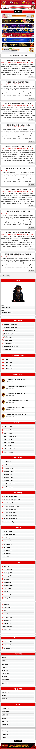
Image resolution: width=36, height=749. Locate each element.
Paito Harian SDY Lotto (9, 436)
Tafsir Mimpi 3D (7, 645)
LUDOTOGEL (5, 715)
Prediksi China (22, 62)
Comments (30, 62)
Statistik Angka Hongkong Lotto (12, 499)
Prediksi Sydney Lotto (9, 334)
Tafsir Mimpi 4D (7, 648)
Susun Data (6, 614)
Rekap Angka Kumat (8, 585)
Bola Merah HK (7, 461)
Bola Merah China (8, 480)
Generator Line (7, 566)
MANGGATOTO (6, 664)
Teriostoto (5, 734)
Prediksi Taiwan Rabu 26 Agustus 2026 (16, 414)
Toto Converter (7, 629)
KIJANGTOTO (5, 692)
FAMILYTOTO (5, 673)
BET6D (3, 661)
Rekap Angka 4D (7, 579)
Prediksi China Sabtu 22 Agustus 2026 (18, 168)
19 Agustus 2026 (11, 213)
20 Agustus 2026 (11, 191)
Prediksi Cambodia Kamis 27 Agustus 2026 (17, 400)
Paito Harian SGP (7, 439)
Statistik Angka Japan (9, 522)
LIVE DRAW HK (7, 359)
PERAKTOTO (5, 667)
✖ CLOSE (18, 11)
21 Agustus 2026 (11, 170)
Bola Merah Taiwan (8, 477)
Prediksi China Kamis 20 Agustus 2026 (18, 211)
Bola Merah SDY (7, 465)
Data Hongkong (7, 531)
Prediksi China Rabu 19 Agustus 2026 (18, 232)
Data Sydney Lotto (8, 541)
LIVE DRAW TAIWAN (9, 369)
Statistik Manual (7, 617)
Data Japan (6, 556)
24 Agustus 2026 (11, 105)
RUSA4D (4, 696)
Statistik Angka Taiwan (9, 512)
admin (3, 62)
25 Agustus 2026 (11, 84)
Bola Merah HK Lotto (9, 468)
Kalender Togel (7, 623)
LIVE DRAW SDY (8, 362)
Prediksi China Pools (9, 343)
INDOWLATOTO (6, 676)
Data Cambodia (7, 553)
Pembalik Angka (7, 595)
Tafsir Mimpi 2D (7, 642)
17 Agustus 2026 (11, 256)
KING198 (4, 718)
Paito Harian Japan (8, 452)
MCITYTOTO (5, 683)
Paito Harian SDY (7, 433)
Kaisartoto (5, 724)
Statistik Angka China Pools (10, 515)
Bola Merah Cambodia (9, 484)
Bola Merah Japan (8, 487)
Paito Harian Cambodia (9, 449)
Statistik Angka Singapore (10, 509)
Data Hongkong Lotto (9, 534)
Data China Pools (7, 550)
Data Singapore (7, 544)
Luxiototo (4, 737)
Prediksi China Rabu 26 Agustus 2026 (18, 82)
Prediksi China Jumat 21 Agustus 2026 (18, 189)
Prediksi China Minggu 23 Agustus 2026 (18, 146)
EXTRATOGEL (5, 712)
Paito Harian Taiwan (8, 442)
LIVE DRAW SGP (8, 365)
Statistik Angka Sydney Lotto (11, 506)
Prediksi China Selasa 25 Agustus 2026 (18, 103)
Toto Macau (5, 731)
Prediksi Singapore (9, 337)
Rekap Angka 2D (7, 572)
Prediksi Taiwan (8, 340)
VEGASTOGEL (5, 680)
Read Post (31, 77)
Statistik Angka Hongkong (10, 496)
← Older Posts (5, 275)
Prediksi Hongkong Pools (10, 324)
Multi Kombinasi (7, 611)
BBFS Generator (7, 569)
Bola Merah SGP (7, 474)
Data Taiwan (6, 547)
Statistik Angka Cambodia (10, 518)
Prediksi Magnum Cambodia (11, 346)
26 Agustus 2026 (11, 62)
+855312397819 (6, 307)
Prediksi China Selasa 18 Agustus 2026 (18, 254)
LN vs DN (5, 591)
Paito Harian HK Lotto (9, 430)
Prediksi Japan (8, 349)
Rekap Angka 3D (7, 576)
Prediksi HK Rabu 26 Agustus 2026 (15, 407)
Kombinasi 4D (6, 607)
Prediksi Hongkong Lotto (10, 327)
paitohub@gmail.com (7, 312)
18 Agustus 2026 (11, 234)
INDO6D (4, 658)
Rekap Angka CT (7, 582)
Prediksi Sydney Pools (9, 330)
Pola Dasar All (7, 620)
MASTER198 (5, 721)
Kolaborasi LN (7, 588)
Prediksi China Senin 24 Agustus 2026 (18, 125)
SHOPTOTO (5, 670)
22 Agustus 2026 (11, 148)
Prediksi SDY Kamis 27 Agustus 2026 (15, 393)
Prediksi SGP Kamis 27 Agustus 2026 (15, 379)
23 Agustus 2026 (11, 127)
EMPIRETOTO (5, 708)
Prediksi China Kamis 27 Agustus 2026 (18, 60)
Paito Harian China (8, 445)
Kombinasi (6, 604)
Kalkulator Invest (7, 626)
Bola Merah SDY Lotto (9, 471)
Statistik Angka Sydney (9, 503)
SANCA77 (4, 699)
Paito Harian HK (7, 427)
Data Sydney (6, 538)
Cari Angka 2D (6, 598)
